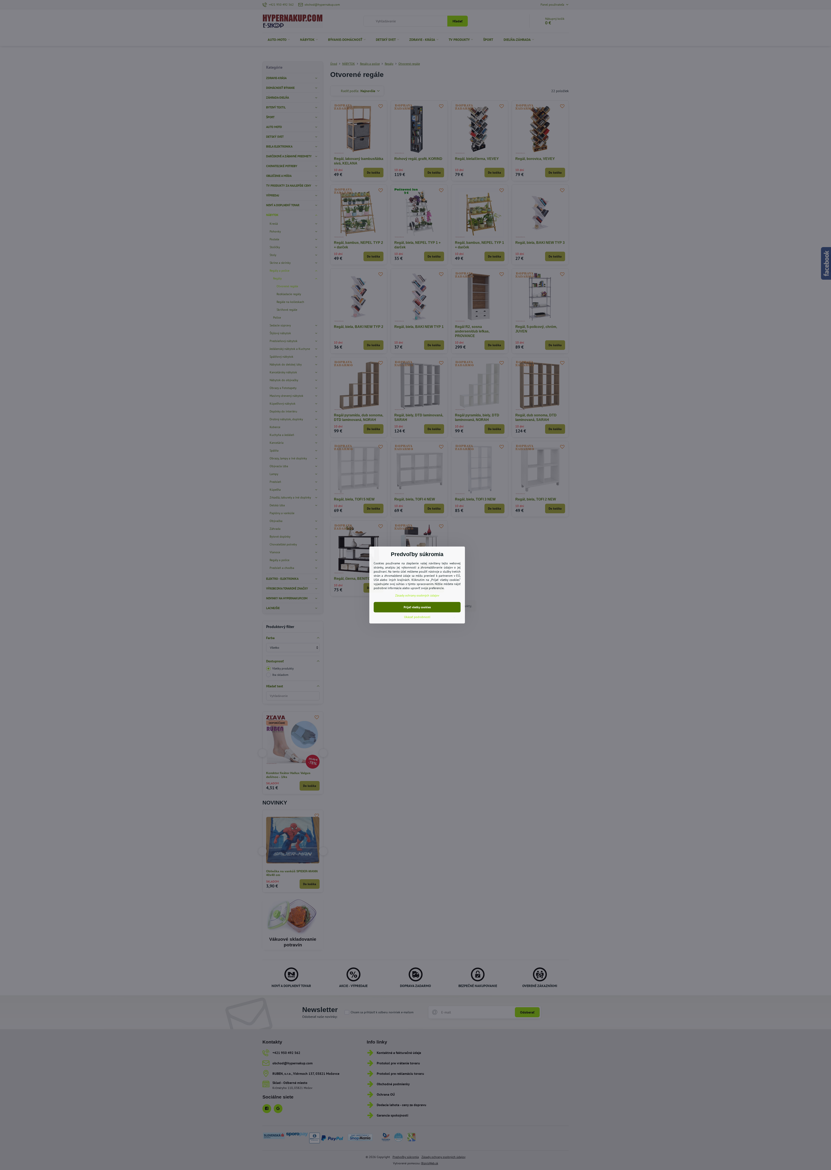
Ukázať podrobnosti (417, 617)
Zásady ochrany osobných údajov (417, 595)
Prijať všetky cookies (417, 607)
